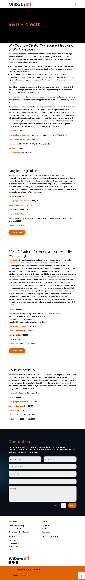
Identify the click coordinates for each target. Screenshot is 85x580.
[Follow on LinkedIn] (9, 562)
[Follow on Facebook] (13, 562)
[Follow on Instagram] (17, 562)
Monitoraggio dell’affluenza (18, 532)
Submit (72, 505)
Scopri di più (17, 232)
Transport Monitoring (16, 526)
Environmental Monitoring (17, 529)
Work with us (13, 546)
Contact (11, 549)
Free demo (46, 532)
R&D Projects (47, 529)
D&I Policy (12, 540)
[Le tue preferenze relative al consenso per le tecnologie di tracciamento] (81, 576)
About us (45, 526)
